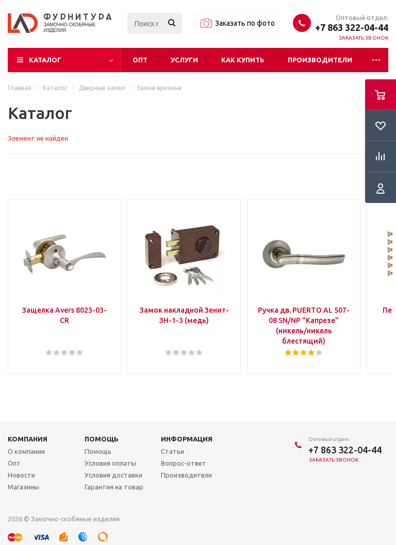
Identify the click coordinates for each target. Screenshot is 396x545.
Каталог (45, 59)
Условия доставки (113, 475)
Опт (140, 59)
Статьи (172, 451)
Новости (21, 475)
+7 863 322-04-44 (351, 27)
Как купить (243, 59)
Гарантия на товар (114, 486)
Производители (320, 59)
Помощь (102, 438)
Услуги (184, 59)
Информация (186, 438)
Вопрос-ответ (183, 463)
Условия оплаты (110, 463)
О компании (26, 451)
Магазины (23, 486)
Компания (27, 438)
